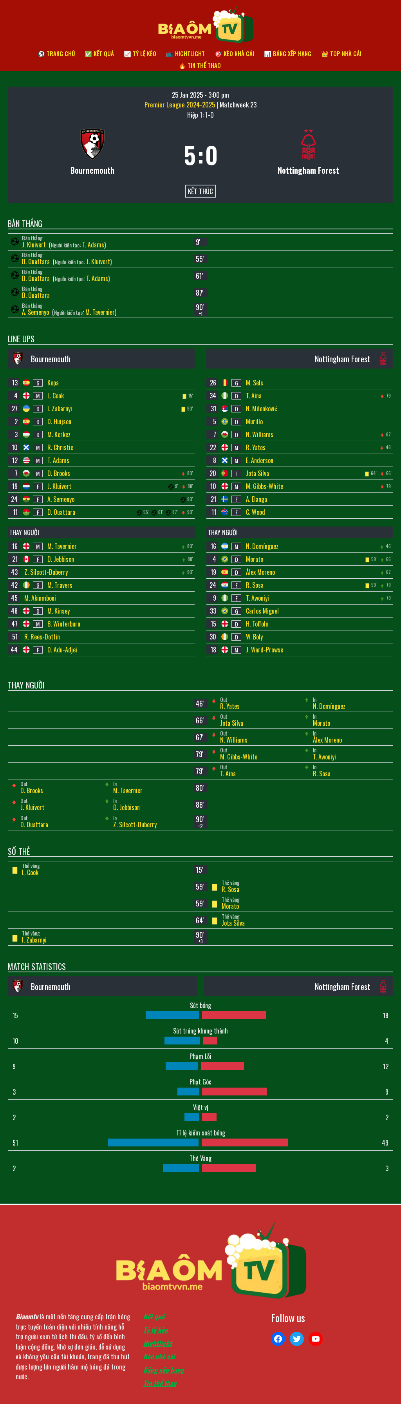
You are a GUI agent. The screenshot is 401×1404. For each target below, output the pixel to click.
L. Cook (55, 395)
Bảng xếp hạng (163, 1370)
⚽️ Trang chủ (56, 53)
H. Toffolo (257, 623)
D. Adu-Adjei (62, 649)
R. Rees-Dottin (42, 636)
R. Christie (60, 447)
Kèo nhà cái (159, 1356)
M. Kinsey (58, 611)
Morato (254, 559)
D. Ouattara (36, 261)
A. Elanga (256, 499)
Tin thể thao (159, 1383)
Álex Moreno (260, 572)
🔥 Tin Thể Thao (200, 65)
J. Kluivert (34, 244)
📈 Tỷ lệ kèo (140, 53)
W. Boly (254, 636)
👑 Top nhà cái (341, 53)
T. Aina (254, 395)
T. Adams (93, 244)
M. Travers (59, 585)
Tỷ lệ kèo (155, 1330)
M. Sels (254, 382)
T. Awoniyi (257, 598)
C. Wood (255, 512)
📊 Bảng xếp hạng (287, 53)
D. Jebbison (60, 559)
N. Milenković (261, 408)
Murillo (254, 421)
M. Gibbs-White (264, 486)
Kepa (53, 382)
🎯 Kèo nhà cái (234, 53)
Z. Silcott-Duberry (46, 572)
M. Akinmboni (40, 598)
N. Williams (259, 434)
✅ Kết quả (99, 53)
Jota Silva (257, 473)
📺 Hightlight (185, 53)
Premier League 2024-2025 (181, 104)
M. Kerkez (58, 434)
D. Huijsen (59, 421)
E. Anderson (259, 460)
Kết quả (153, 1316)
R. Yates (256, 447)
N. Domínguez (262, 546)
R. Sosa (255, 585)
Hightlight (157, 1343)
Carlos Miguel (262, 611)
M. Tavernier (100, 312)
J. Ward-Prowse (264, 649)
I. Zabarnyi (59, 408)
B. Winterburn (63, 623)
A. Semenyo (36, 312)
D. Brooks (58, 473)
